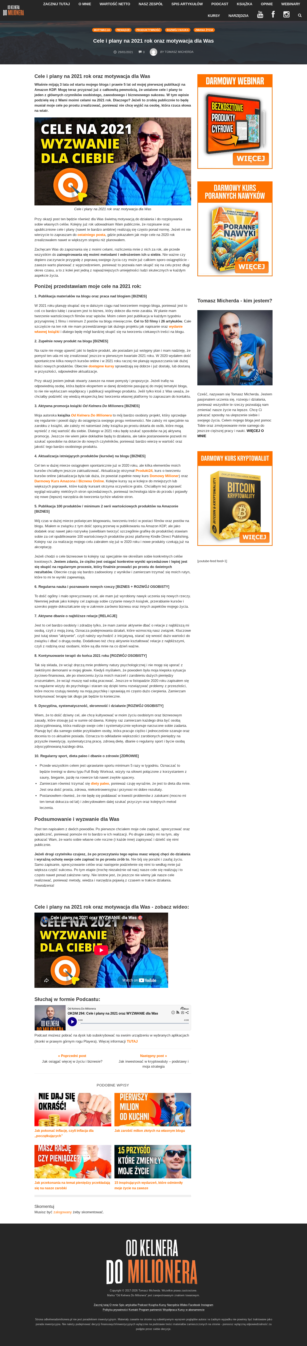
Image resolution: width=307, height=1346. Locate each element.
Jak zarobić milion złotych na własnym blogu (149, 1130)
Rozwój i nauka (178, 30)
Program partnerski (150, 1309)
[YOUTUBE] (260, 14)
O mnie (85, 4)
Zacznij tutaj (56, 4)
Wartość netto (115, 4)
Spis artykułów (187, 4)
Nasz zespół (151, 4)
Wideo (184, 1305)
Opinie (267, 4)
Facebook (194, 1305)
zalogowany (62, 1212)
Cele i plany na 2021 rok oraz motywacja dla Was (153, 41)
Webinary (290, 4)
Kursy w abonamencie (191, 1309)
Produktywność (148, 30)
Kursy (214, 16)
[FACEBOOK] (273, 14)
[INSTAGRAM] (286, 14)
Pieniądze (123, 30)
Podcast (219, 4)
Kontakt (133, 1309)
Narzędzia (238, 16)
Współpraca (170, 1309)
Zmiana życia (204, 30)
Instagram (207, 1305)
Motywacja (102, 30)
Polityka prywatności (115, 1309)
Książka (244, 4)
